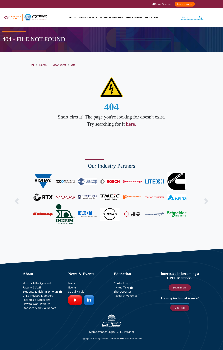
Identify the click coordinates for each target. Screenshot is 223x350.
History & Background (37, 283)
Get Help (180, 307)
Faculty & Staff (32, 287)
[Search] (200, 17)
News (71, 283)
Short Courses (123, 291)
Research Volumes (125, 295)
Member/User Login (102, 332)
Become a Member (185, 4)
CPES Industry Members (38, 295)
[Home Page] (32, 65)
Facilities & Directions (36, 300)
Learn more (179, 287)
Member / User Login (163, 4)
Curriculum (121, 283)
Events (72, 287)
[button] (17, 201)
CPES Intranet (125, 332)
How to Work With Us (36, 304)
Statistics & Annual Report (39, 308)
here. (131, 124)
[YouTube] (75, 300)
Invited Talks (122, 287)
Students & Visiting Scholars (41, 291)
